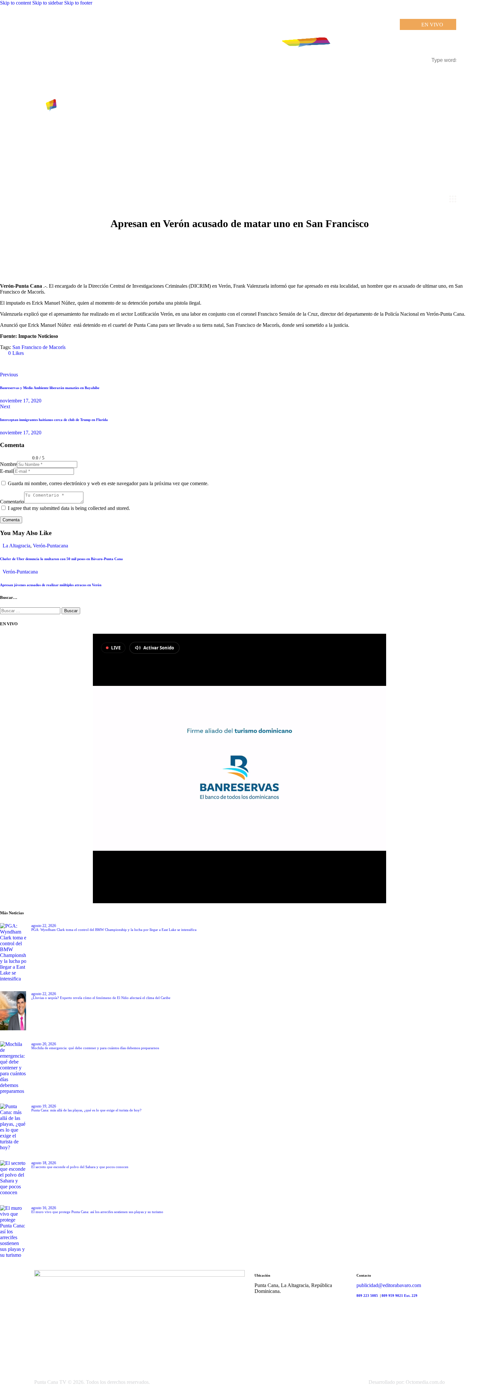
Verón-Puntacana (50, 545)
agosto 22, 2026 (43, 925)
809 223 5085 (367, 1295)
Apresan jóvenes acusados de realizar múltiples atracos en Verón (50, 585)
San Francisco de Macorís (38, 347)
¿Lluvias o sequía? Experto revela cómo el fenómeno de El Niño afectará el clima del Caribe (100, 998)
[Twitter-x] (8, 364)
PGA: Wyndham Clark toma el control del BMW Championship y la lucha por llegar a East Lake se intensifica (113, 930)
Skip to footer (78, 3)
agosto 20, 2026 (43, 1044)
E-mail (7, 471)
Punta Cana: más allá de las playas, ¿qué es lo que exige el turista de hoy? (86, 1110)
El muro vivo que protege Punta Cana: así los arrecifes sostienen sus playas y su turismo (97, 1212)
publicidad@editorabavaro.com (388, 1285)
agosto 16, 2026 (43, 1208)
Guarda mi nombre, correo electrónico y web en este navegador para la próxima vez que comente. (108, 483)
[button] (13, 353)
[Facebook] (26, 364)
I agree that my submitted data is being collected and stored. (69, 508)
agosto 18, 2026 (43, 1163)
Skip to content (15, 3)
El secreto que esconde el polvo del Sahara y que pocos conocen (79, 1167)
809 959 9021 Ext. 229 (399, 1295)
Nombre (8, 464)
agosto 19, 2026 (43, 1106)
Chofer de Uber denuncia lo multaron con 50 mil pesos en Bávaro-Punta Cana (61, 559)
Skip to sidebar (47, 3)
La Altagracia (16, 545)
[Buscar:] (31, 610)
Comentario (12, 501)
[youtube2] (270, 1302)
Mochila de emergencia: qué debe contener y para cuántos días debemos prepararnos (95, 1048)
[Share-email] (44, 364)
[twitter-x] (256, 1302)
